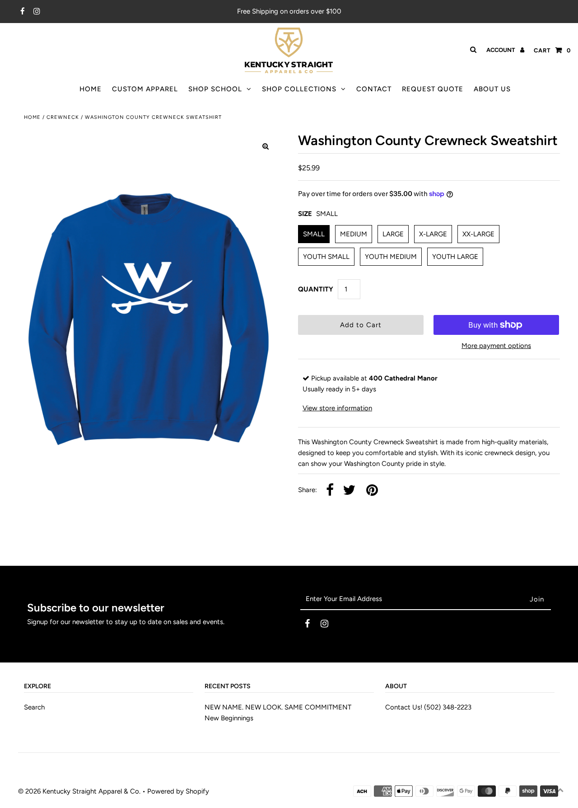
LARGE (393, 234)
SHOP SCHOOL (215, 89)
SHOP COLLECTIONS (299, 89)
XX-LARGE (478, 234)
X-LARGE (433, 234)
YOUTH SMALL (326, 257)
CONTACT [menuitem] (374, 89)
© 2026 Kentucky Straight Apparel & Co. (79, 791)
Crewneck (63, 117)
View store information (337, 408)
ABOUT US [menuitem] (492, 89)
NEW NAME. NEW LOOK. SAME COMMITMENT (278, 707)
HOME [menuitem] (90, 89)
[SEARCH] (471, 49)
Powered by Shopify (178, 791)
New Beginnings (229, 718)
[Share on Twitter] (349, 490)
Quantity (315, 289)
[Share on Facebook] (330, 490)
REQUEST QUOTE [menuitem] (432, 89)
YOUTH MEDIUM (391, 257)
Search (34, 707)
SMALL (314, 234)
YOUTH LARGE (455, 257)
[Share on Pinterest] (372, 490)
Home (32, 117)
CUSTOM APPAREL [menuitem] (145, 89)
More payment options (496, 346)
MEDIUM (353, 234)
